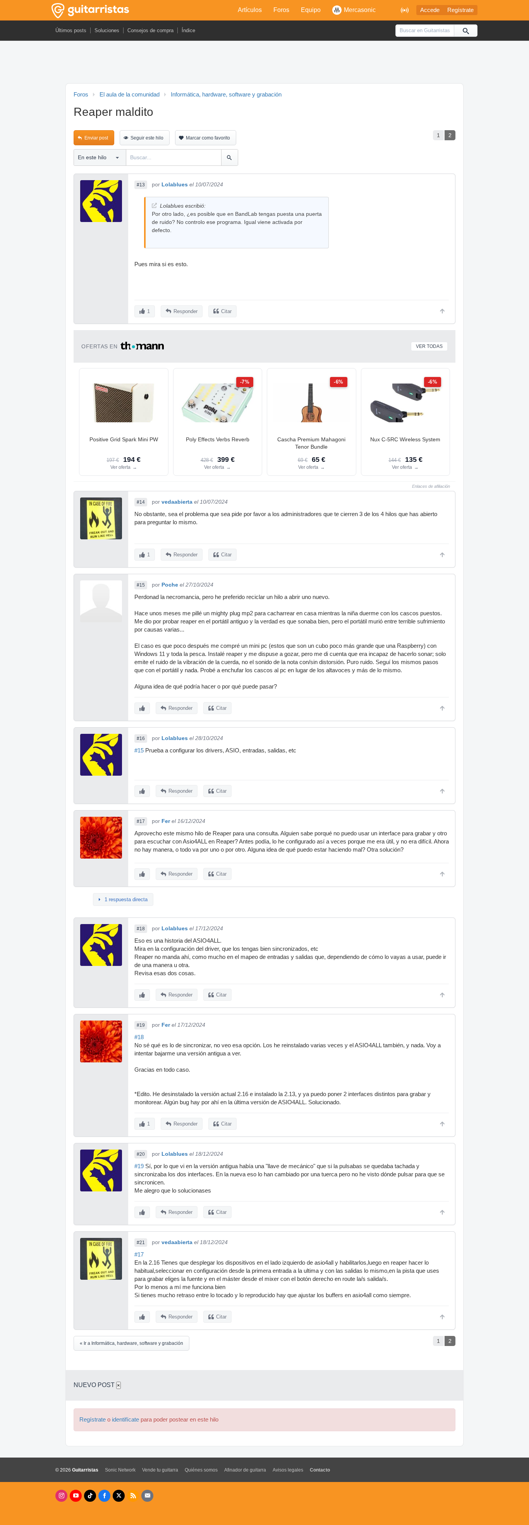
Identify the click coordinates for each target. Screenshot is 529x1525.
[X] (119, 1496)
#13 (141, 185)
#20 (141, 1154)
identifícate (125, 1420)
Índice (188, 30)
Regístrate (460, 10)
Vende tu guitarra (160, 1470)
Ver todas (429, 346)
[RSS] (133, 1496)
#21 (141, 1242)
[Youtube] (76, 1496)
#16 (141, 738)
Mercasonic (360, 10)
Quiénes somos (201, 1470)
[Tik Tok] (90, 1496)
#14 (141, 502)
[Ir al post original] (154, 205)
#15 (141, 585)
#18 (141, 928)
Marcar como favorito (208, 138)
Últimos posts (70, 30)
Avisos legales (288, 1470)
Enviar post (96, 138)
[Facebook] (104, 1496)
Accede (430, 10)
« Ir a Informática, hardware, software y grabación (131, 1343)
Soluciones (106, 30)
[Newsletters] (147, 1496)
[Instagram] (61, 1496)
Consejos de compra (150, 30)
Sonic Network (120, 1470)
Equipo (311, 10)
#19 (141, 1025)
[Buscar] (465, 30)
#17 (141, 821)
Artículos (250, 10)
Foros (281, 10)
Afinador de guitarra (245, 1470)
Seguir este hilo (147, 138)
